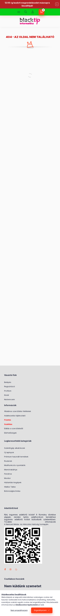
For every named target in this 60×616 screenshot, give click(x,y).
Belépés (7, 382)
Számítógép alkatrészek (14, 448)
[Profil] (32, 12)
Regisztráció (9, 386)
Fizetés (7, 420)
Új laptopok (9, 452)
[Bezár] (57, 4)
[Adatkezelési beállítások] (16, 569)
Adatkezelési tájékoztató (15, 415)
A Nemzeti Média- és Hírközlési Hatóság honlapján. (26, 524)
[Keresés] (25, 12)
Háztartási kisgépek (12, 482)
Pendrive (8, 474)
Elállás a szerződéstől (13, 428)
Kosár (6, 395)
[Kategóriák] (18, 12)
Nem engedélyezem (19, 610)
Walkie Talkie (10, 487)
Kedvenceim (9, 399)
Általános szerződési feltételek (17, 411)
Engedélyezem (40, 610)
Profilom (7, 391)
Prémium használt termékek (16, 456)
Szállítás (8, 424)
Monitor (7, 478)
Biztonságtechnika (12, 491)
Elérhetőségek (10, 433)
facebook (5, 569)
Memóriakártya (10, 469)
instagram (10, 569)
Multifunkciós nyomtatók (14, 465)
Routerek (8, 461)
